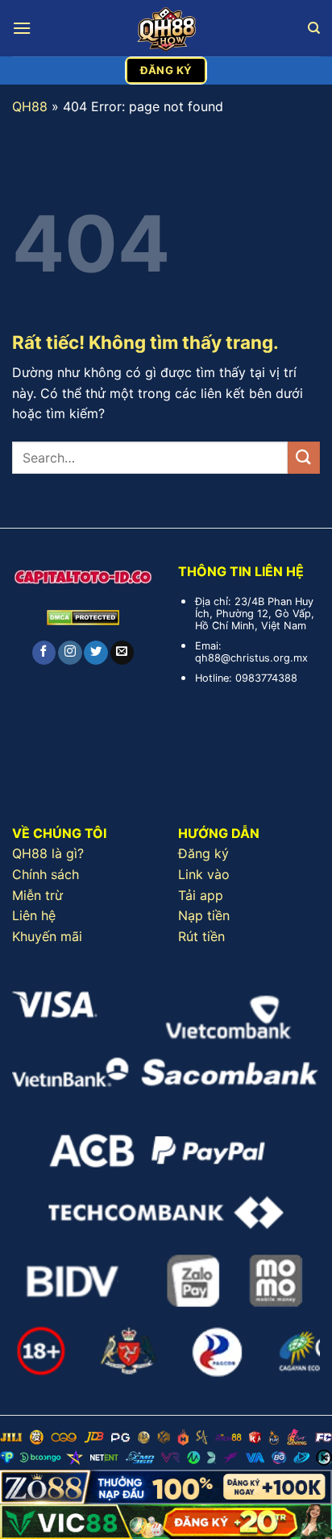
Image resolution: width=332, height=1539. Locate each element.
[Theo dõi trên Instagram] (69, 653)
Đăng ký (203, 853)
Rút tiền (201, 936)
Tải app (200, 895)
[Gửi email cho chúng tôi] (122, 653)
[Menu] (21, 28)
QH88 (30, 106)
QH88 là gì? (48, 853)
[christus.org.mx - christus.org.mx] (166, 28)
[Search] (314, 28)
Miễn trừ (37, 895)
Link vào (204, 874)
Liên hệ (34, 915)
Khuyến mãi (47, 936)
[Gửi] (304, 457)
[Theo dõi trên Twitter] (95, 653)
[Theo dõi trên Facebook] (44, 653)
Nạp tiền (204, 915)
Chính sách (45, 874)
